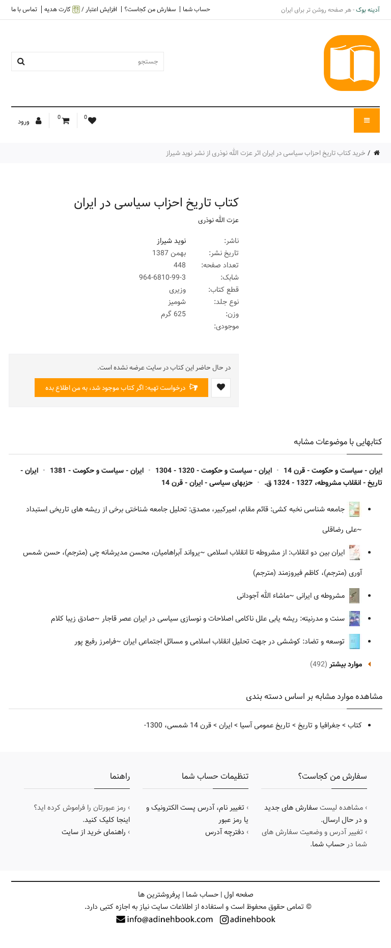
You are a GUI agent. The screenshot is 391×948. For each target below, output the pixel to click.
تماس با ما (24, 9)
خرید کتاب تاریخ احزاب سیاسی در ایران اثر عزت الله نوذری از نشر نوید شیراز (266, 153)
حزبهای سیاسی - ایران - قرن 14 (207, 483)
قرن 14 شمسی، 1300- (177, 725)
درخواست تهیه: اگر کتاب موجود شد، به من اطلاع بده (116, 387)
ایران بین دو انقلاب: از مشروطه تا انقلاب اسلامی (277, 552)
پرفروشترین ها (159, 895)
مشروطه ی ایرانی (321, 596)
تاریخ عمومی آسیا (265, 725)
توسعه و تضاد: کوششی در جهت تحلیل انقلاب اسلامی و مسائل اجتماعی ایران (235, 641)
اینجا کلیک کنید (107, 820)
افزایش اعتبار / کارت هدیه (80, 9)
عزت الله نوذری (218, 220)
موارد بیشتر (345, 664)
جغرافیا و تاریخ (319, 725)
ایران (225, 725)
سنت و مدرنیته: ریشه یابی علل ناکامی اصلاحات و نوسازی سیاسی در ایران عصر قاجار (224, 619)
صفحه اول (239, 895)
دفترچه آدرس (224, 832)
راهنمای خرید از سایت (94, 832)
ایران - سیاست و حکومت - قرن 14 (333, 471)
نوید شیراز (171, 241)
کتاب (355, 725)
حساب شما (196, 9)
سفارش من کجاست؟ (150, 9)
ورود (24, 121)
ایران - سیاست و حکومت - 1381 (97, 471)
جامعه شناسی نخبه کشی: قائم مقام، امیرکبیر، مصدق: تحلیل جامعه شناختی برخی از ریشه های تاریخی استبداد (186, 509)
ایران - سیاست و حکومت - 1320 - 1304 (213, 471)
